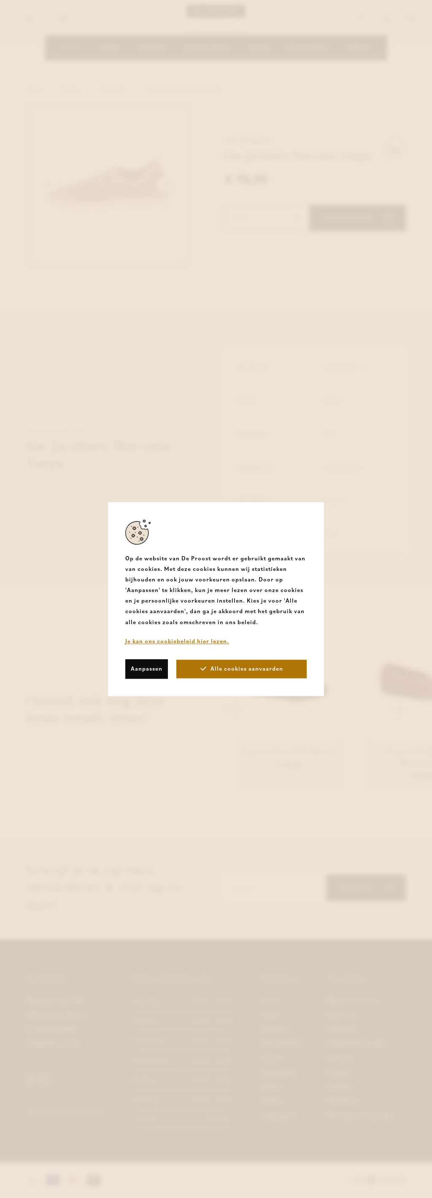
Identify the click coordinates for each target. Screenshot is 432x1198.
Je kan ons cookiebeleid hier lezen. (177, 641)
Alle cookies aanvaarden (247, 668)
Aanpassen (146, 668)
